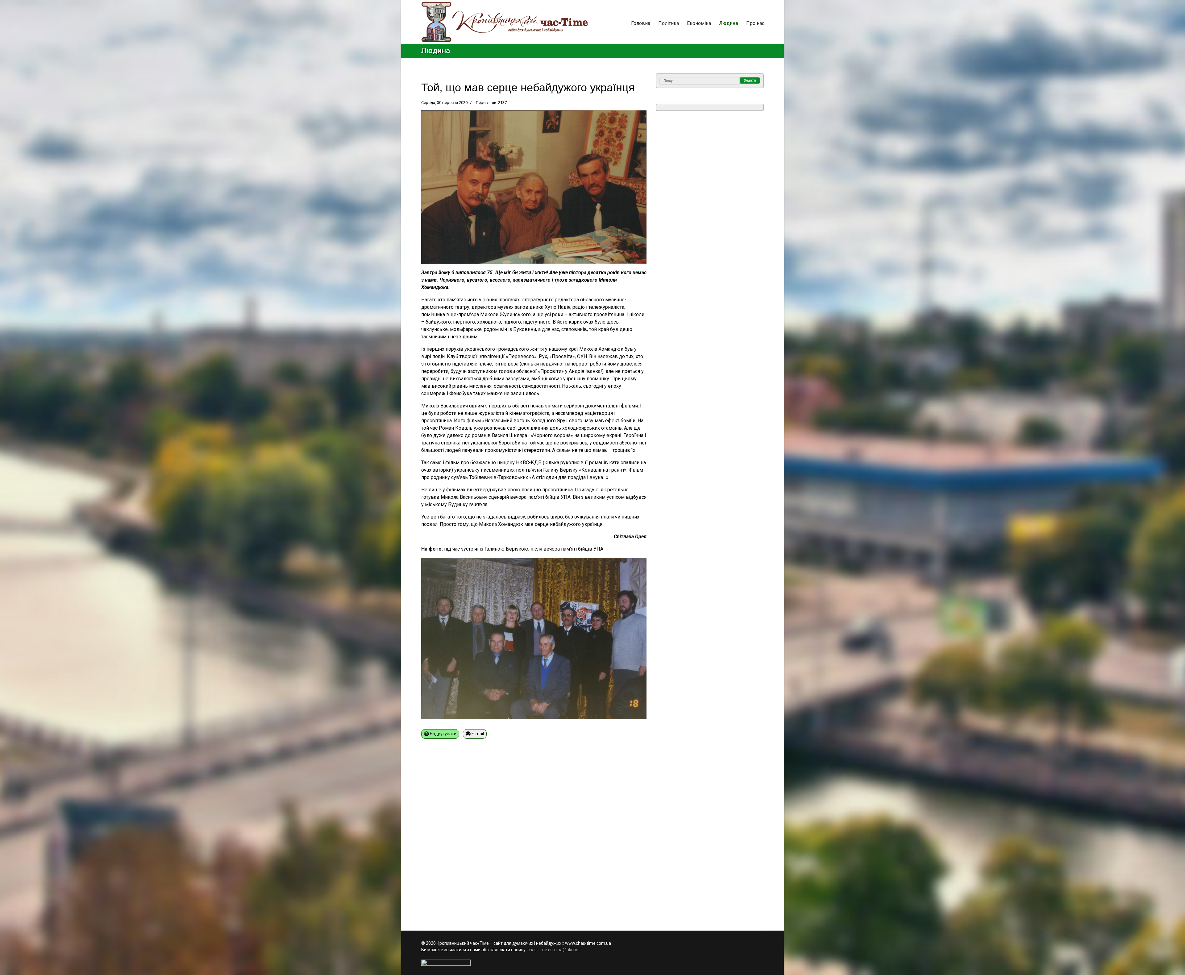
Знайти (750, 80)
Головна (640, 23)
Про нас (755, 23)
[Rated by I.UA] (592, 963)
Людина (728, 23)
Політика (668, 23)
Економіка (699, 23)
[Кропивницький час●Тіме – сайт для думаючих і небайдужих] (504, 22)
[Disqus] (534, 836)
